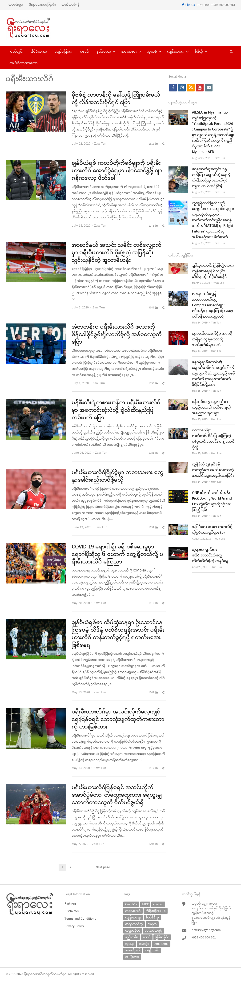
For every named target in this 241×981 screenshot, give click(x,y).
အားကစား (129, 51)
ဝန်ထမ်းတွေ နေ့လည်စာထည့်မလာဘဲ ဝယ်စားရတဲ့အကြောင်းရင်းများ (211, 407)
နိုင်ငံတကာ (39, 51)
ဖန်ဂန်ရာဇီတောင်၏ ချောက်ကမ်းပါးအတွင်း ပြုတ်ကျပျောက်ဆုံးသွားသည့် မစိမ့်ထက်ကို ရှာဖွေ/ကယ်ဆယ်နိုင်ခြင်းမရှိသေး (213, 373)
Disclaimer (71, 911)
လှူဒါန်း (129, 944)
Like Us (189, 5)
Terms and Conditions (80, 919)
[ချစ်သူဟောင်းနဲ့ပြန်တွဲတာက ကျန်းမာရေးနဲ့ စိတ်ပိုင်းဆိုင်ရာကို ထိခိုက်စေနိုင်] (178, 265)
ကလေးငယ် (133, 911)
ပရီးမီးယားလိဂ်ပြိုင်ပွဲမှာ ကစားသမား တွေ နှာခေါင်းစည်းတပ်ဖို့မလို (118, 476)
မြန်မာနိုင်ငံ (162, 937)
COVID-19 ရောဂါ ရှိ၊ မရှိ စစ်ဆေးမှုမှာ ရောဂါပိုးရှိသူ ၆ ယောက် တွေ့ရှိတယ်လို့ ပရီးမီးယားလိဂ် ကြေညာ (117, 554)
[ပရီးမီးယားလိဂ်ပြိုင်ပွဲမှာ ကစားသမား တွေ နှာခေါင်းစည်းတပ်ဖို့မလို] (36, 472)
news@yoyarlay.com (206, 930)
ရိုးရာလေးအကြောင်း (42, 5)
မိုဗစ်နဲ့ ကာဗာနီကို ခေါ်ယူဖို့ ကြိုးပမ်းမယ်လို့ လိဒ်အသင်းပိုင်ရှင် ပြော (116, 99)
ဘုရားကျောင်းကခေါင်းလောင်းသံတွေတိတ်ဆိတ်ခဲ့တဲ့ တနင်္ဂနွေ (210, 555)
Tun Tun (101, 527)
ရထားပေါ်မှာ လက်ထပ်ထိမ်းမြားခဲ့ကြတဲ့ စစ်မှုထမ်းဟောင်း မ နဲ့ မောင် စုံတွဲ (213, 438)
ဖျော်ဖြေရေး (63, 51)
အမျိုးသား (132, 957)
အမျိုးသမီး (152, 950)
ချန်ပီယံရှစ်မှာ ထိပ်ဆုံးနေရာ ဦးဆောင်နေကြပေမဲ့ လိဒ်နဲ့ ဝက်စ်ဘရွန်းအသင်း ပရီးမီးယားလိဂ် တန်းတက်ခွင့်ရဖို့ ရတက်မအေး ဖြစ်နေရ (118, 634)
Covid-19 (131, 904)
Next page (103, 867)
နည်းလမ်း (131, 937)
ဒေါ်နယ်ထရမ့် (153, 930)
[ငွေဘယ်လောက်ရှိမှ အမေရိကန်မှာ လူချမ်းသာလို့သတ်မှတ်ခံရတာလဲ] (178, 334)
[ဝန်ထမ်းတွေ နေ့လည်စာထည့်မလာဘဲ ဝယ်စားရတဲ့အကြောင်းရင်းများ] (178, 402)
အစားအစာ (161, 944)
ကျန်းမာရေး (176, 51)
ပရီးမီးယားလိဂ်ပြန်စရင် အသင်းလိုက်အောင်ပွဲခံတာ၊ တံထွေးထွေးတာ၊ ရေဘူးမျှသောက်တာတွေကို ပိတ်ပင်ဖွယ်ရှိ (117, 795)
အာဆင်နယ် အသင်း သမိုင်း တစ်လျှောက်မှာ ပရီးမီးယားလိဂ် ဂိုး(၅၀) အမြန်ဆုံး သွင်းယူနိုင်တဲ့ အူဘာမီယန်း (116, 253)
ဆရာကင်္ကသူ (134, 924)
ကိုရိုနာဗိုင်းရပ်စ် (155, 911)
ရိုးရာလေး (30, 974)
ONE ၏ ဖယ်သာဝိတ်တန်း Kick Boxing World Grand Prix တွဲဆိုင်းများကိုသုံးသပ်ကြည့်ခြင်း (212, 501)
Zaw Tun (100, 143)
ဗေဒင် (84, 51)
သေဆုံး (144, 944)
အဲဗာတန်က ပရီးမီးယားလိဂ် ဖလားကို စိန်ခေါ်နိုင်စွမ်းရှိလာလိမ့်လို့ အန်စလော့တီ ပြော (117, 335)
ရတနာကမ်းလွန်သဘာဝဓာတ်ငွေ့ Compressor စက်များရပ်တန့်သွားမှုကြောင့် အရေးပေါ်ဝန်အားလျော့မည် (212, 305)
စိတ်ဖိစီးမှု (152, 917)
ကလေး (158, 904)
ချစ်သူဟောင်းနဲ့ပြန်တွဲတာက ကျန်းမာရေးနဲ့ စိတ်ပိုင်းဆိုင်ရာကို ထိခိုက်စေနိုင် (213, 271)
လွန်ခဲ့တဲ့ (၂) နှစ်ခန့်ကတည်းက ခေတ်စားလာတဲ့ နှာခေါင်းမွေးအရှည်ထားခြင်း (213, 470)
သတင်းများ (15, 5)
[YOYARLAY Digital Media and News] (33, 28)
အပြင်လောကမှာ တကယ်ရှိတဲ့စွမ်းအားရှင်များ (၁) (212, 530)
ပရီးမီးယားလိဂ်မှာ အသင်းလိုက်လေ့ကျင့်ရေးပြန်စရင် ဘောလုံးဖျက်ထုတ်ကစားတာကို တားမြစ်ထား (118, 719)
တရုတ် (152, 924)
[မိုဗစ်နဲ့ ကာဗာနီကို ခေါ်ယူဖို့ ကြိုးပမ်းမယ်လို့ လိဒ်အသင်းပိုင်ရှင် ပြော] (36, 94)
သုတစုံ (152, 51)
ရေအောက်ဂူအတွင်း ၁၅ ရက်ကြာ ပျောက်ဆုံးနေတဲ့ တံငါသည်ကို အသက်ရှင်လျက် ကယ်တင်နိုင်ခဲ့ (211, 177)
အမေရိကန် (132, 950)
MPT (145, 904)
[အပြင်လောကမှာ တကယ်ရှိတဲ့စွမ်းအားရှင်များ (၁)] (178, 527)
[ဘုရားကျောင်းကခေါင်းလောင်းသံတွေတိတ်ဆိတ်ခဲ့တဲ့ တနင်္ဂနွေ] (178, 550)
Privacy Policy (74, 926)
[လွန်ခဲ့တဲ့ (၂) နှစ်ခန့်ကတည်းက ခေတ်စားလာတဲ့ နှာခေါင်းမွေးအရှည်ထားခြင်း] (178, 464)
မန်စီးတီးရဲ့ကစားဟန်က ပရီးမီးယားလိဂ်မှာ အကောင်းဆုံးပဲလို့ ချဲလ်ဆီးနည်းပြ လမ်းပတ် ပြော (116, 410)
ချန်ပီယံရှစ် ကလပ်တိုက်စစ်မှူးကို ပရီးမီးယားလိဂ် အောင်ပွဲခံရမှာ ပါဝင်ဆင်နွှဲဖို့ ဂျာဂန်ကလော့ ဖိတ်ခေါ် (117, 171)
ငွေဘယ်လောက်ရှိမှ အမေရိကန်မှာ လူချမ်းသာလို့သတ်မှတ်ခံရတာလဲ (212, 339)
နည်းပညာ (103, 51)
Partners (70, 903)
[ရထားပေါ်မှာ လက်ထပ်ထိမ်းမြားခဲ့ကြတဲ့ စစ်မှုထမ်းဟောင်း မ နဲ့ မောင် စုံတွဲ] (178, 430)
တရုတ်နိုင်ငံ (132, 930)
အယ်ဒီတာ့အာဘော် (23, 63)
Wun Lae (218, 283)
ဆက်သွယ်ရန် (70, 5)
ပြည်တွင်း (16, 51)
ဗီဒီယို (199, 51)
